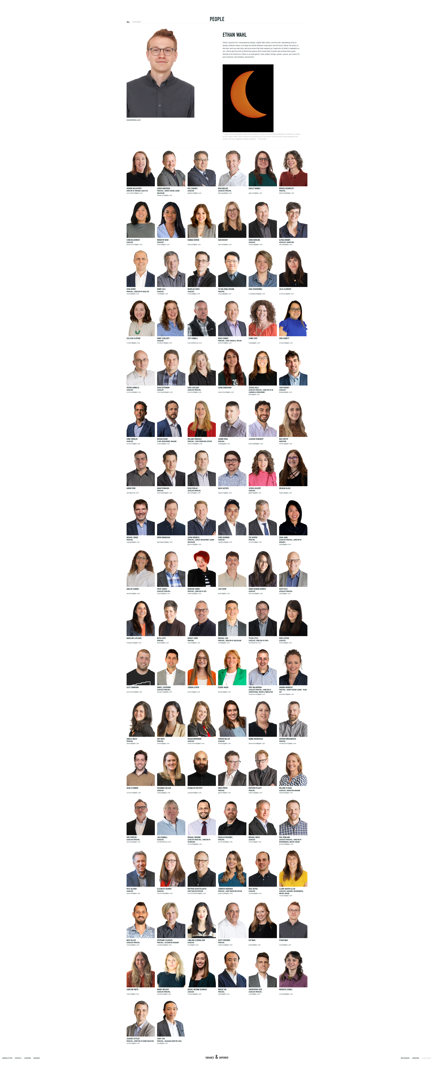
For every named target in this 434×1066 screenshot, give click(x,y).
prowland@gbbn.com (286, 844)
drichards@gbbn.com (225, 842)
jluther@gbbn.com (194, 692)
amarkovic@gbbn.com (286, 694)
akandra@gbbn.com (133, 593)
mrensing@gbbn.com (195, 844)
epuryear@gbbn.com (133, 842)
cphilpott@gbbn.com (194, 793)
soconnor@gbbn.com (134, 793)
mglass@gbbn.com (285, 493)
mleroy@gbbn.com (194, 643)
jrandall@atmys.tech (164, 842)
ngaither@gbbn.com (225, 493)
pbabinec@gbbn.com (194, 193)
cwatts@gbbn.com (133, 994)
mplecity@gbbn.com (255, 793)
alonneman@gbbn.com (134, 692)
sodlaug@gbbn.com (163, 793)
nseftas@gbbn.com (255, 893)
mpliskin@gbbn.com (286, 793)
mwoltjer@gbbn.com (164, 994)
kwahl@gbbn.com (255, 945)
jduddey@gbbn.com (285, 392)
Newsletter (7, 1058)
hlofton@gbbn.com (285, 643)
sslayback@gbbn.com (164, 945)
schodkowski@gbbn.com (257, 294)
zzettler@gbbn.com (133, 1043)
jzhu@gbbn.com (162, 1043)
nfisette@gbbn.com (285, 444)
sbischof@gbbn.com (225, 244)
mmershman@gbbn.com (196, 743)
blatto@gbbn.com (163, 643)
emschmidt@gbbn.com (165, 893)
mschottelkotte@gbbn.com (197, 893)
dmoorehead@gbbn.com (257, 743)
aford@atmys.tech (133, 493)
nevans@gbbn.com (163, 444)
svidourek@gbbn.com (225, 945)
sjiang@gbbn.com (285, 544)
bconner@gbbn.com (225, 343)
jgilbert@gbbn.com (255, 493)
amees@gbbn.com (163, 743)
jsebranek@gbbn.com (225, 893)
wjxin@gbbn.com (223, 994)
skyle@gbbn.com (284, 593)
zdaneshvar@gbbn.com (226, 392)
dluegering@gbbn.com (164, 692)
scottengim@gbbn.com (165, 392)
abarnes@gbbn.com (255, 193)
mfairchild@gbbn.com (195, 444)
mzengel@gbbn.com (286, 994)
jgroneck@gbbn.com (194, 544)
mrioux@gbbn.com (255, 842)
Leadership (136, 22)
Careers (27, 1058)
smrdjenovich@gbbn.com (287, 743)
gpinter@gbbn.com (224, 793)
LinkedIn (415, 1058)
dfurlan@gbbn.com (194, 493)
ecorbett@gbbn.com (286, 343)
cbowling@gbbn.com (255, 244)
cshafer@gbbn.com (285, 896)
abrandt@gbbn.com (285, 244)
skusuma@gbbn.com (256, 593)
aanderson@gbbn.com (164, 195)
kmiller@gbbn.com (224, 743)
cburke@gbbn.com (133, 294)
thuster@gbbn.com (255, 542)
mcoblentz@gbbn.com (164, 343)
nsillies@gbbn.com (133, 945)
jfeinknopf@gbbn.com (256, 444)
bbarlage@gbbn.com (225, 193)
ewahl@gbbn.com (134, 120)
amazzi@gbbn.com (133, 743)
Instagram (405, 1058)
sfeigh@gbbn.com (224, 444)
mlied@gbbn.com (224, 643)
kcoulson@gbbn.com (195, 392)
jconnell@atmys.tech (195, 343)
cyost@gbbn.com (254, 994)
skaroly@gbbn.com (163, 593)
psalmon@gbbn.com (133, 893)
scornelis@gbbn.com (134, 392)
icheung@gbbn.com (224, 294)
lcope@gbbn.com (254, 343)
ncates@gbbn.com (194, 294)
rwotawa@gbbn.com (194, 994)
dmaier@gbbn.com (224, 692)
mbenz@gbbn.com (163, 244)
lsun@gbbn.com (193, 945)
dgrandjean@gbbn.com (164, 542)
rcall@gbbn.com (162, 294)
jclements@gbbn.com (286, 294)
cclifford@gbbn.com (133, 343)
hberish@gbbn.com (194, 244)
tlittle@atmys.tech (255, 643)
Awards (36, 1058)
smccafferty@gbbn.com (135, 193)
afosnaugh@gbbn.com (164, 493)
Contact (18, 1058)
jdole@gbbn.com (254, 394)
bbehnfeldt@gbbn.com (286, 193)
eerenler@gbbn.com (133, 444)
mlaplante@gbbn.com (134, 643)
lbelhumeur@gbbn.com (134, 244)
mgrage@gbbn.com (133, 542)
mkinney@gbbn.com (194, 593)
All (128, 22)
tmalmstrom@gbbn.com (257, 694)
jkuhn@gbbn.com (224, 593)
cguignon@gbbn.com (225, 542)
